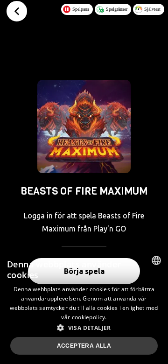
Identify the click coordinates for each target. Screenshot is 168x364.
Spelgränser (116, 9)
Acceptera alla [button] (84, 346)
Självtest (152, 9)
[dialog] (84, 306)
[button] (84, 327)
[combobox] (156, 260)
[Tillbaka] (17, 11)
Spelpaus (80, 9)
